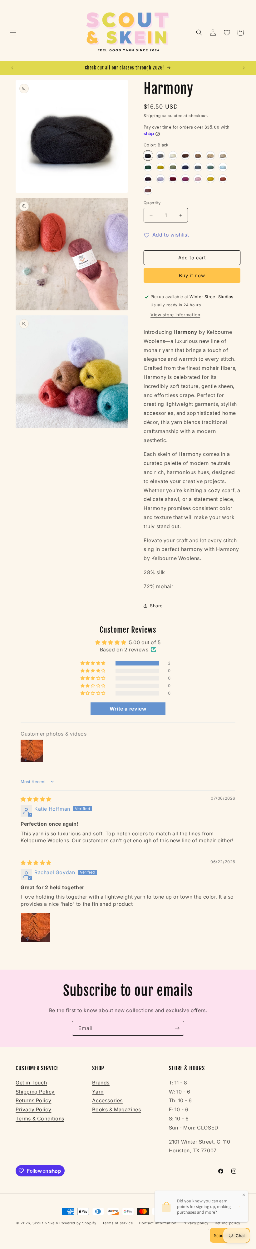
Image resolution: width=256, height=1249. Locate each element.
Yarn (97, 1091)
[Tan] (210, 155)
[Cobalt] (185, 167)
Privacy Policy (33, 1109)
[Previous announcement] (12, 68)
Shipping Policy (35, 1091)
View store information (175, 314)
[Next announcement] (244, 68)
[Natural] (173, 155)
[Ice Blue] (223, 167)
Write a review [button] (128, 709)
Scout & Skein (45, 1223)
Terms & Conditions (40, 1118)
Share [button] (156, 605)
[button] (13, 32)
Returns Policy (33, 1100)
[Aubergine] (148, 178)
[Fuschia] (185, 178)
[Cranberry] (173, 178)
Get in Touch (31, 1082)
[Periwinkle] (160, 178)
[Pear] (160, 167)
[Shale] (160, 155)
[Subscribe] (177, 1028)
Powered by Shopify (77, 1223)
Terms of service (117, 1223)
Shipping (152, 115)
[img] (36, 799)
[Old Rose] (148, 190)
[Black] (148, 155)
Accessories (107, 1100)
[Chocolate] (185, 155)
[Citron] (210, 178)
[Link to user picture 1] (36, 927)
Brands (101, 1082)
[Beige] (223, 155)
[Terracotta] (223, 178)
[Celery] (173, 167)
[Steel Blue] (198, 167)
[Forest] (148, 167)
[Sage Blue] (210, 167)
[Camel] (198, 155)
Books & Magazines (116, 1109)
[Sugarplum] (198, 178)
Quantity (152, 202)
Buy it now (192, 275)
